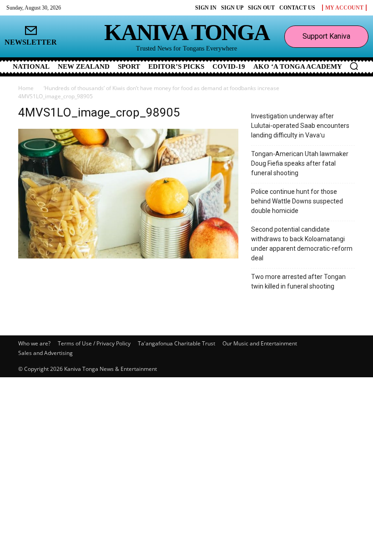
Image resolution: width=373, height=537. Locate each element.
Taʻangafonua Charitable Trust (176, 343)
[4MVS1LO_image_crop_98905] (128, 256)
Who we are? (34, 343)
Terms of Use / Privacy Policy (94, 343)
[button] (354, 66)
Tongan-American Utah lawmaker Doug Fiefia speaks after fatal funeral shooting (299, 163)
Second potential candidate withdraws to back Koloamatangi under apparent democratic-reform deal (302, 244)
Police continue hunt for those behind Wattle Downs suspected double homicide (297, 201)
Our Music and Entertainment (259, 343)
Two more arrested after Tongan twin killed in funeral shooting (298, 281)
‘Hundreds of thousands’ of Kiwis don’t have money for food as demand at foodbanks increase (161, 88)
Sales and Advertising (45, 353)
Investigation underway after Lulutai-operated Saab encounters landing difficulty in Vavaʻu (300, 125)
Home (26, 88)
